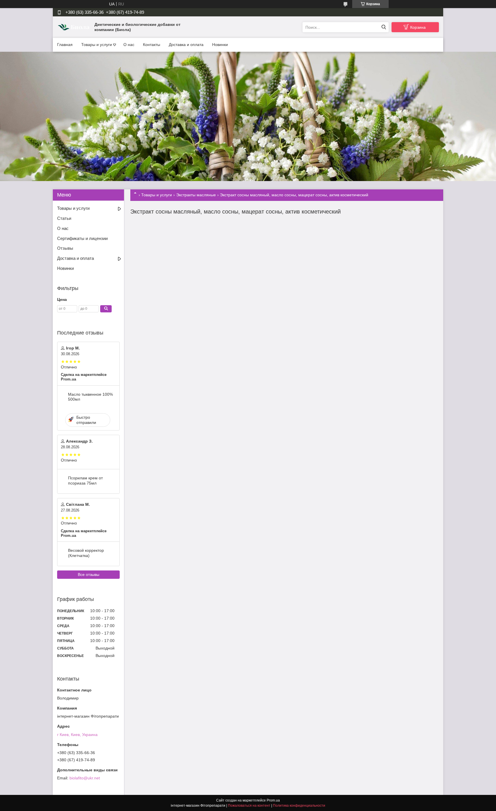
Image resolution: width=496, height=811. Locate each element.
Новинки (220, 44)
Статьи (64, 218)
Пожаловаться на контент (249, 806)
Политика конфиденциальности (299, 806)
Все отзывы (88, 574)
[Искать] (384, 27)
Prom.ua (273, 800)
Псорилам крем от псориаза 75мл (85, 480)
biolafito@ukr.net (84, 778)
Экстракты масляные (196, 195)
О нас (128, 44)
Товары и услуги (96, 44)
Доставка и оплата (186, 44)
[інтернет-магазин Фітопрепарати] (74, 27)
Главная (65, 44)
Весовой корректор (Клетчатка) (86, 553)
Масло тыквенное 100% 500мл (90, 397)
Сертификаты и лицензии (82, 238)
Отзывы (65, 248)
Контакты (151, 44)
